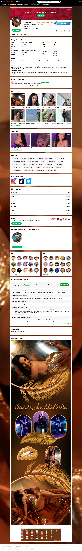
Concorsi (36, 4)
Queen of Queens (45, 82)
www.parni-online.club (20, 545)
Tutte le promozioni (28, 4)
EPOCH (30, 545)
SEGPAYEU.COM (37, 545)
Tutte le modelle (5, 4)
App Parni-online (45, 4)
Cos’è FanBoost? (67, 26)
